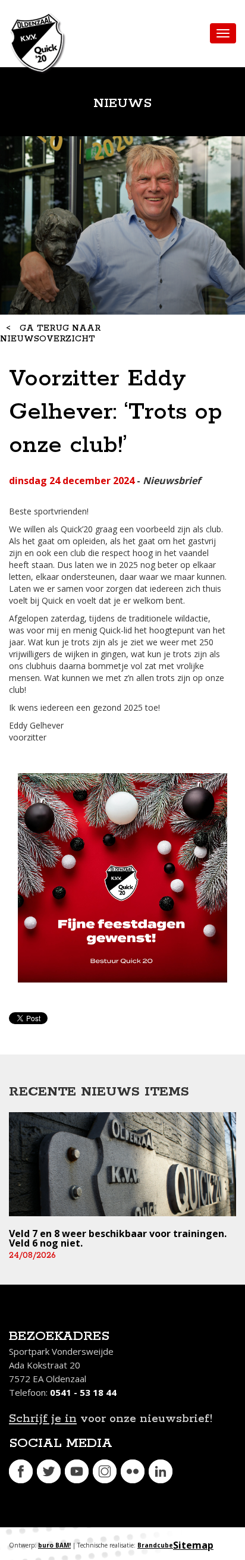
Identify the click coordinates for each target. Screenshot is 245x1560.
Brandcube (155, 1545)
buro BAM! (54, 1545)
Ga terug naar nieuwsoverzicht (50, 333)
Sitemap (193, 1545)
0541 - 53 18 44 (83, 1392)
